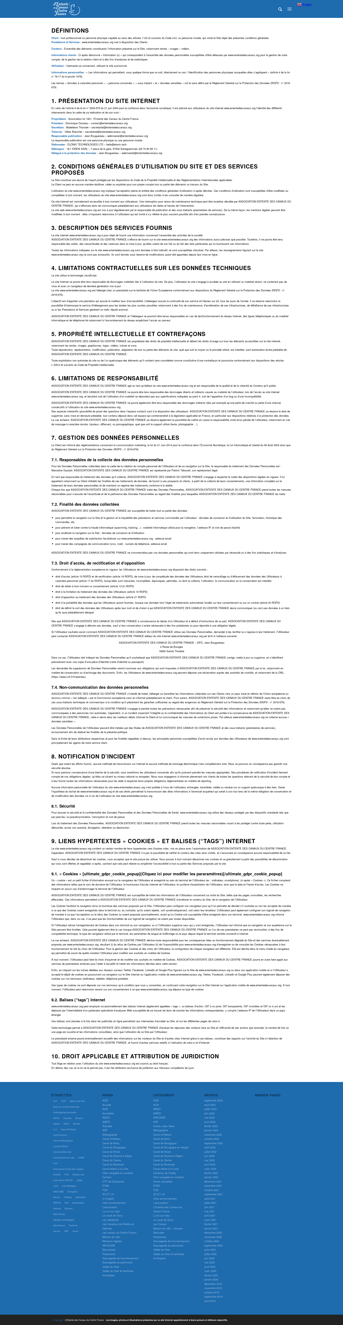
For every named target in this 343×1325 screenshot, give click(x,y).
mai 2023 (209, 1117)
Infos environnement (114, 1203)
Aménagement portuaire (64, 1112)
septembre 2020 (213, 1245)
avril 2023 (209, 1122)
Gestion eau (78, 1174)
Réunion (69, 1208)
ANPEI (106, 1122)
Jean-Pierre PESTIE (63, 1180)
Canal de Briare (60, 1146)
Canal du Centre (111, 1160)
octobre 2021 (211, 1190)
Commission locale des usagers (68, 1168)
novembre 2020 (213, 1237)
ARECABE (159, 1117)
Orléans (68, 1197)
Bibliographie (109, 1134)
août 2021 (210, 1198)
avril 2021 (209, 1215)
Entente (57, 1174)
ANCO (56, 1118)
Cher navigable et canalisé (117, 1173)
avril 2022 (209, 1164)
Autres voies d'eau (163, 1126)
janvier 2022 (211, 1177)
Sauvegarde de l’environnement (120, 1258)
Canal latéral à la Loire (63, 1157)
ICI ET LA (108, 1194)
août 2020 (210, 1249)
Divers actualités (162, 1181)
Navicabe (158, 1232)
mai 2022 (209, 1160)
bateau (56, 1123)
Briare (66, 1123)
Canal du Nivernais (62, 1151)
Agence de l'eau (77, 1100)
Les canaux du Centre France (119, 1232)
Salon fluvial (59, 1214)
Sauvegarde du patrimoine (117, 1262)
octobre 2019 (211, 1292)
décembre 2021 (213, 1181)
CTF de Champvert (113, 1181)
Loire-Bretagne (69, 1185)
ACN (63, 1100)
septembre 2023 (213, 1100)
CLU (55, 1163)
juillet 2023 (210, 1109)
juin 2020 (209, 1258)
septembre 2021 (213, 1194)
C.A (55, 1129)
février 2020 (211, 1275)
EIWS (105, 1185)
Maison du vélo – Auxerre (168, 1228)
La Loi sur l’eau (111, 1211)
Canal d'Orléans (68, 1129)
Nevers (56, 1197)
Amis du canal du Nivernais (66, 1106)
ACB (105, 1100)
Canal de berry (60, 1134)
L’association (109, 1207)
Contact (106, 1177)
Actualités (108, 1113)
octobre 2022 (211, 1139)
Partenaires (109, 1254)
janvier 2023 (211, 1130)
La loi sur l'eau (161, 1215)
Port (66, 1202)
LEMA (79, 1180)
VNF (66, 1231)
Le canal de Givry (112, 1215)
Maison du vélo (111, 1237)
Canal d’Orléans (111, 1139)
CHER (81, 1157)
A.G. (55, 1100)
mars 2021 (210, 1220)
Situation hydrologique (63, 1219)
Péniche (57, 1208)
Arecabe (67, 1118)
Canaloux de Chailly (164, 1173)
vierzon (56, 1231)
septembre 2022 (213, 1143)
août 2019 (210, 1301)
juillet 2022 (210, 1152)
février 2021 (211, 1224)
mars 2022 (210, 1169)
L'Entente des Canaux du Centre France (84, 1319)
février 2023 (211, 1126)
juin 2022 (209, 1156)
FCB (66, 1174)
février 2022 (211, 1173)
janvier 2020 (211, 1279)
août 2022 (210, 1147)
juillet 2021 (210, 1203)
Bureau (76, 1123)
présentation (78, 1202)
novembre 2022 (213, 1134)
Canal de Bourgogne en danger (171, 1147)
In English (108, 1198)
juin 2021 (209, 1207)
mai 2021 (209, 1211)
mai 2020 (209, 1262)
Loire (55, 1185)
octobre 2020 (211, 1241)
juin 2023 (209, 1113)
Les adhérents (110, 1220)
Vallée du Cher (110, 1267)
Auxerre (79, 1118)
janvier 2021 (211, 1228)
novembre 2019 (213, 1288)
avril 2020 (209, 1267)
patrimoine (81, 1197)
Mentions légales (112, 1241)
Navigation (72, 1191)
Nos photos (109, 1249)
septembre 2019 (213, 1296)
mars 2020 (210, 1271)
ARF (105, 1130)
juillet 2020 (210, 1254)
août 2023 (210, 1105)
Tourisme (73, 1225)
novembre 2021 (213, 1185)
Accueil (106, 1105)
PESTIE (57, 1202)
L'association (160, 1203)
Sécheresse (59, 1225)
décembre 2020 (213, 1232)
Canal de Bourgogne (63, 1140)
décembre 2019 (213, 1284)
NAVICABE (58, 1191)
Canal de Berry (110, 1143)
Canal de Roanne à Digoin (117, 1156)
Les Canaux (160, 1224)
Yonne (75, 1231)
